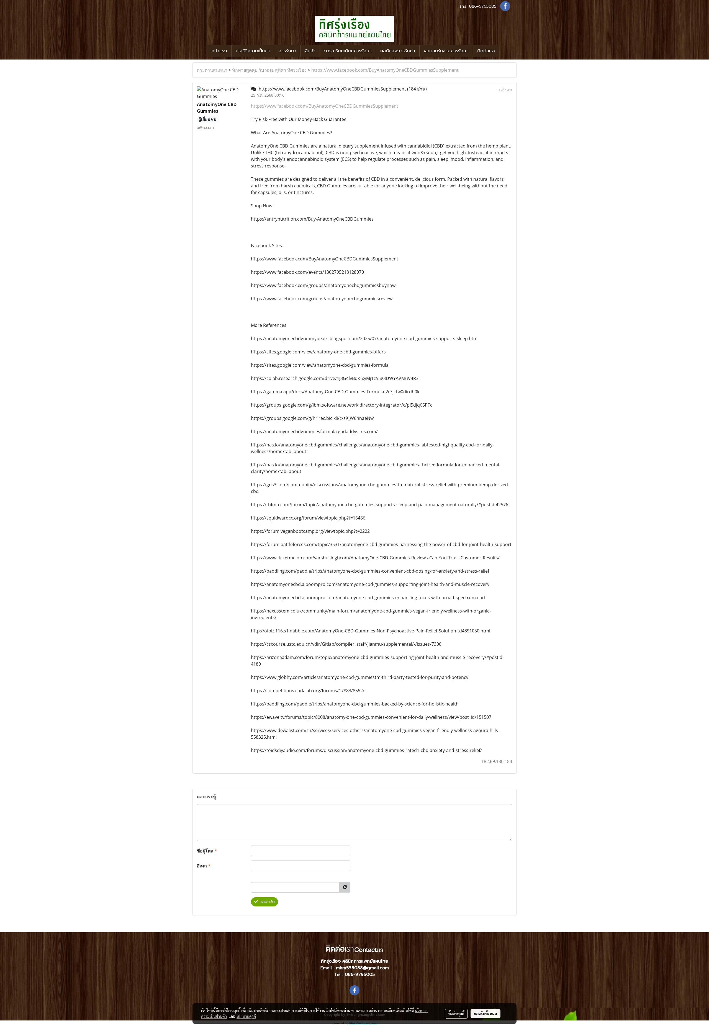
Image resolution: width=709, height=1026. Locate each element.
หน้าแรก (219, 51)
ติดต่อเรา (486, 51)
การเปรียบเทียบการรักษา (348, 51)
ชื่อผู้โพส (207, 851)
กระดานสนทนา (212, 70)
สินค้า (310, 51)
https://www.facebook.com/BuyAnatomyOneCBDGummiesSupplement (385, 70)
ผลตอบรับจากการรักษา (446, 51)
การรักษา (287, 51)
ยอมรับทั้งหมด (485, 1013)
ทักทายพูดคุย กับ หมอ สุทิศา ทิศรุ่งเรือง (269, 70)
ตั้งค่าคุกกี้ (456, 1013)
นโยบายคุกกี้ (246, 1016)
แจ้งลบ (505, 90)
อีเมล (203, 866)
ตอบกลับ (266, 902)
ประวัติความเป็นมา (253, 51)
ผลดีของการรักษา (397, 51)
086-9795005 (482, 6)
